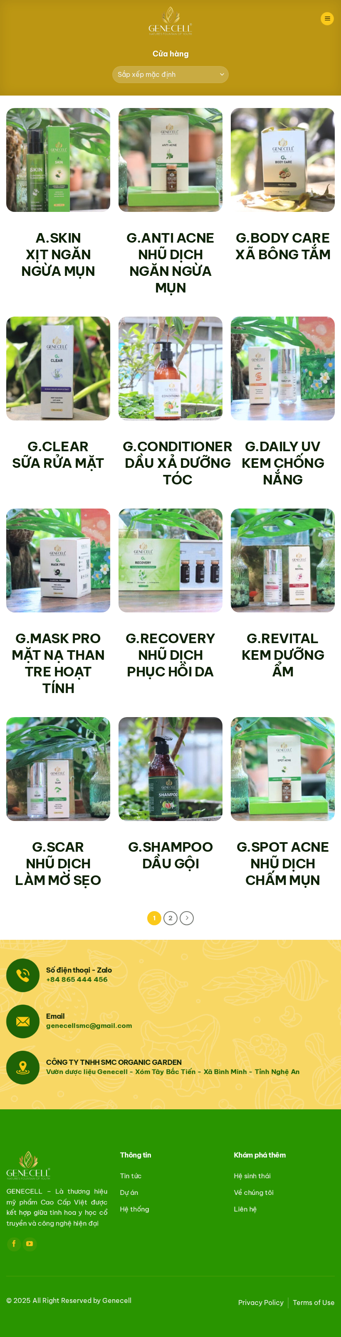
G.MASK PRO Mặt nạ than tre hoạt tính (58, 663)
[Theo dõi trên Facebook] (14, 1244)
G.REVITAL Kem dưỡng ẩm (283, 655)
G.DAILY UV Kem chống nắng (283, 463)
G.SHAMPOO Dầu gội (170, 855)
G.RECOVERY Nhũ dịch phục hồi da (170, 655)
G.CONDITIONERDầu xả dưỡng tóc (178, 463)
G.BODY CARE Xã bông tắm (283, 246)
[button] (327, 19)
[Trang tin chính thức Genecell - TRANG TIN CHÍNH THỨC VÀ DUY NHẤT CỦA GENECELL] (170, 21)
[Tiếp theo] (187, 918)
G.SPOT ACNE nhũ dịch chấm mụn (283, 863)
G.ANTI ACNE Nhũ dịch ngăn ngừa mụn (170, 262)
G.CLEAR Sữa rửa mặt (58, 454)
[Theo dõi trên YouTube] (29, 1244)
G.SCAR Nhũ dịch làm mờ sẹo (58, 863)
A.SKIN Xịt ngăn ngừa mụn (58, 254)
